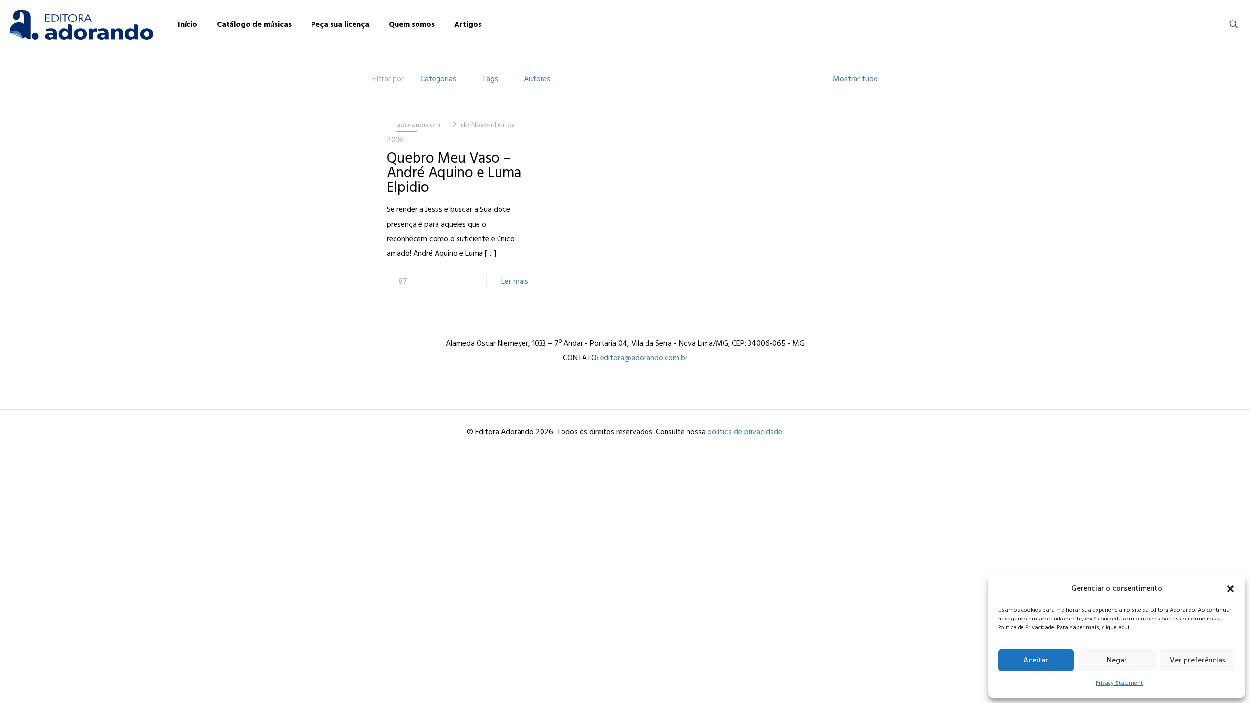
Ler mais (514, 281)
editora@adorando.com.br (644, 358)
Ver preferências (1197, 660)
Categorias (438, 78)
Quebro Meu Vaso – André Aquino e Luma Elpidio (454, 172)
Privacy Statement (1119, 683)
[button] (1230, 589)
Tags (490, 78)
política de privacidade (745, 431)
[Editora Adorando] (81, 24)
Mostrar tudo (855, 78)
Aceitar (1035, 660)
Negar (1117, 660)
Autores (537, 78)
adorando (412, 125)
